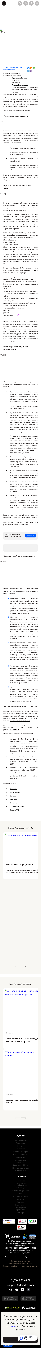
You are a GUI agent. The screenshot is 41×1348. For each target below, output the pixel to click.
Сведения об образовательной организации (20, 1186)
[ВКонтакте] (28, 68)
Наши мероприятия (20, 1154)
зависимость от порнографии (20, 721)
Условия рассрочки (20, 1196)
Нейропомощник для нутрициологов (20, 1169)
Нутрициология (15, 792)
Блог (20, 1193)
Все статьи (13, 789)
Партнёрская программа (20, 1209)
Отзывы (20, 1199)
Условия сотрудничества (20, 1261)
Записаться (30, 536)
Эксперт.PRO (14, 810)
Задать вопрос (20, 1205)
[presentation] (17, 966)
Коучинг (13, 796)
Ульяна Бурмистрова (20, 85)
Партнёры (20, 1213)
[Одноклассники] (31, 68)
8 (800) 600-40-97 (20, 1280)
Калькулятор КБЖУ (20, 1165)
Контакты (20, 1202)
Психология (14, 803)
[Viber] (31, 71)
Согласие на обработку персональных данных (20, 1266)
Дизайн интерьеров (17, 806)
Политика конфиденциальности (20, 1263)
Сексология (14, 799)
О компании (20, 1181)
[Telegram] (28, 71)
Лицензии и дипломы (20, 1191)
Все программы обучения (20, 1161)
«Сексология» (14, 730)
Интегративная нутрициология (19, 864)
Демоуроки (20, 1157)
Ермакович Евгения (19, 78)
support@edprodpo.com (20, 1285)
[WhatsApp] (34, 68)
